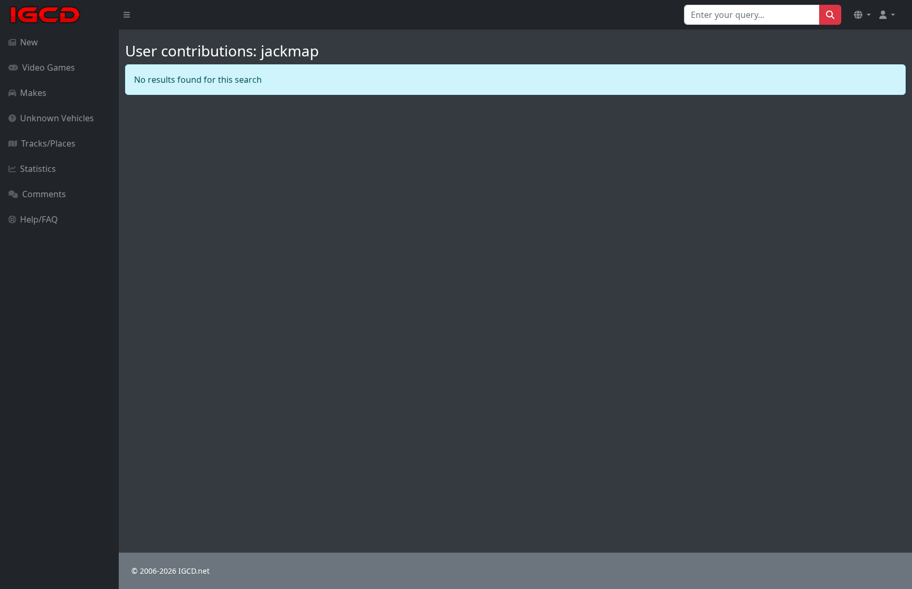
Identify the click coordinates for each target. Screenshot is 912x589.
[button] (862, 14)
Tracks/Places (48, 143)
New (29, 42)
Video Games (48, 67)
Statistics (38, 169)
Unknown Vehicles (57, 118)
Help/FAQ (39, 219)
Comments (44, 194)
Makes (33, 93)
